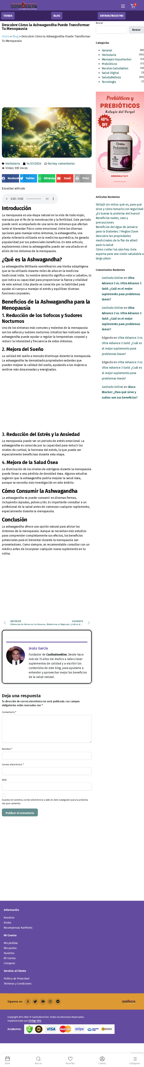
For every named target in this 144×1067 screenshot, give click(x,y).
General (107, 50)
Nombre (7, 749)
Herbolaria (12, 163)
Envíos (7, 922)
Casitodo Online (112, 278)
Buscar (99, 23)
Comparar (9, 963)
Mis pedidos (11, 943)
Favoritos (9, 953)
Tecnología (109, 82)
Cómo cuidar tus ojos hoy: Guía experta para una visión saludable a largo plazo (120, 254)
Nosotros (9, 917)
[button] (132, 6)
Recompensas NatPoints (18, 927)
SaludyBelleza (111, 77)
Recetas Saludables (115, 68)
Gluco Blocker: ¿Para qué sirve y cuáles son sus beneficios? (120, 392)
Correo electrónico (13, 764)
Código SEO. (34, 1020)
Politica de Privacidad (16, 978)
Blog (15, 36)
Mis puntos (10, 948)
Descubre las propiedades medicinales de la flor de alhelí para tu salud (117, 240)
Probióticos (109, 64)
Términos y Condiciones (17, 983)
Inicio (5, 36)
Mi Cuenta (10, 958)
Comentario (9, 712)
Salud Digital (110, 73)
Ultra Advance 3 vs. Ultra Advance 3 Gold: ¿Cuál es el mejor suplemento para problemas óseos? (121, 288)
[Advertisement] (73, 76)
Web (4, 779)
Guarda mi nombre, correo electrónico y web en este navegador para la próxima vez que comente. (45, 801)
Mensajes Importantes (116, 59)
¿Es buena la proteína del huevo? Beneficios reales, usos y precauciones (118, 218)
